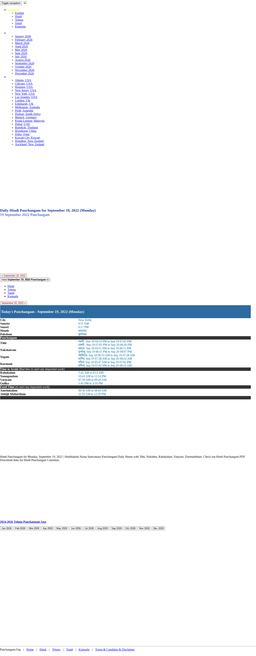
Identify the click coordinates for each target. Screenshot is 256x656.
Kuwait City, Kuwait (27, 137)
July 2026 (21, 56)
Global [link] (11, 76)
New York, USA (25, 93)
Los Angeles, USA (26, 97)
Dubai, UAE (22, 124)
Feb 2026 (20, 528)
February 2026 (23, 39)
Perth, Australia (24, 110)
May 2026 (21, 49)
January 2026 (23, 36)
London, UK (22, 100)
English (19, 13)
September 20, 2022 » (13, 303)
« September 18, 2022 (13, 275)
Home (30, 649)
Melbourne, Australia (27, 107)
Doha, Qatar (22, 134)
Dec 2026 (158, 528)
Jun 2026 (76, 528)
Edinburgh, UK (24, 103)
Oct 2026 (130, 528)
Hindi (18, 16)
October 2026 (23, 66)
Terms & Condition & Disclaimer (115, 649)
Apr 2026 (48, 528)
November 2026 (24, 70)
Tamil (18, 23)
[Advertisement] (128, 178)
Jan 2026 (6, 528)
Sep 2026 (117, 528)
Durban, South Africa (27, 114)
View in (25, 279)
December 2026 (24, 73)
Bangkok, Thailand (26, 127)
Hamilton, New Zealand (29, 141)
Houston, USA (24, 87)
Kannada (20, 26)
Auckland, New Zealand (29, 144)
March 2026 (22, 43)
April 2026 (21, 46)
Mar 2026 (34, 528)
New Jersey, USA (25, 90)
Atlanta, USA (23, 80)
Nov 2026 (144, 528)
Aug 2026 (102, 528)
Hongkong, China (25, 130)
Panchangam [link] (15, 33)
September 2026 (24, 63)
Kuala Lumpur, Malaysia (29, 120)
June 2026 (21, 53)
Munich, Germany (26, 117)
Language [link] (13, 9)
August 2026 (22, 60)
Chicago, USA (24, 83)
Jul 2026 (89, 528)
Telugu (19, 19)
